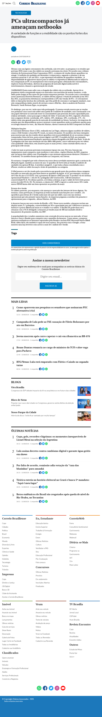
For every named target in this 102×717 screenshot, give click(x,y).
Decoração (6, 634)
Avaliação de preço (43, 623)
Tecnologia (6, 562)
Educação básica (42, 523)
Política (5, 530)
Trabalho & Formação (44, 530)
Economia (6, 538)
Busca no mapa (8, 616)
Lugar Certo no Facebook (11, 641)
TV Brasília (76, 604)
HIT (70, 558)
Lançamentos (7, 620)
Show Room (6, 630)
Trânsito (5, 570)
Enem (38, 538)
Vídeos (38, 627)
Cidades (5, 527)
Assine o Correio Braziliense (12, 597)
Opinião (5, 555)
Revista (72, 633)
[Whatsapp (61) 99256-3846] (78, 4)
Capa (4, 523)
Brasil (4, 534)
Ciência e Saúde (8, 552)
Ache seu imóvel (8, 609)
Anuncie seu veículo (43, 612)
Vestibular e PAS (42, 548)
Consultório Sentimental (78, 527)
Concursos (42, 567)
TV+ (71, 561)
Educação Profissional (44, 555)
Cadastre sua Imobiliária (11, 648)
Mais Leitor (73, 565)
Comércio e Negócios (10, 679)
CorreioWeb (76, 518)
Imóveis (5, 661)
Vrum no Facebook (43, 634)
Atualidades (73, 636)
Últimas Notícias (42, 541)
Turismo (5, 566)
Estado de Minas (75, 649)
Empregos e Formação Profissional (15, 668)
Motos (38, 630)
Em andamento (41, 579)
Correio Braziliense (14, 518)
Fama (71, 523)
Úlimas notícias (8, 623)
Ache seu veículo (42, 609)
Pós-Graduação (42, 559)
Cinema (72, 547)
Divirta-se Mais (78, 542)
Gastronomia (74, 530)
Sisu (37, 552)
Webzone (73, 534)
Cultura (38, 545)
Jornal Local (73, 612)
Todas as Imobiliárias (10, 644)
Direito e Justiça (8, 583)
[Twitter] (24, 63)
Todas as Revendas (43, 637)
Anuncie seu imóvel (9, 612)
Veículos (5, 665)
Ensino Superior (42, 527)
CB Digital (6, 586)
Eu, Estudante (44, 518)
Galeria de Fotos (8, 637)
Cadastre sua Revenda (44, 641)
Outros (73, 644)
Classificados (10, 652)
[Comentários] (29, 63)
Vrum (39, 604)
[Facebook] (83, 4)
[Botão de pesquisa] (13, 3)
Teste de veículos (42, 620)
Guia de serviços (8, 627)
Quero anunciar (8, 658)
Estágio (38, 534)
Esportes (5, 548)
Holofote (5, 559)
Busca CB (5, 590)
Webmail (72, 538)
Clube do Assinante (9, 593)
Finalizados (40, 586)
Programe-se (74, 551)
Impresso (8, 574)
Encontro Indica (75, 640)
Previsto (39, 576)
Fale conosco (40, 562)
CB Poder (73, 616)
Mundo (4, 541)
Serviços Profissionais (10, 675)
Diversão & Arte (8, 545)
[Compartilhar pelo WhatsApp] (46, 315)
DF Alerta (73, 609)
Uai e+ (71, 657)
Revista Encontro (80, 624)
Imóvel (6, 604)
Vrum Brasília (74, 620)
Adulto (4, 672)
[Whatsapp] (13, 63)
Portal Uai (73, 653)
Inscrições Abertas (43, 583)
